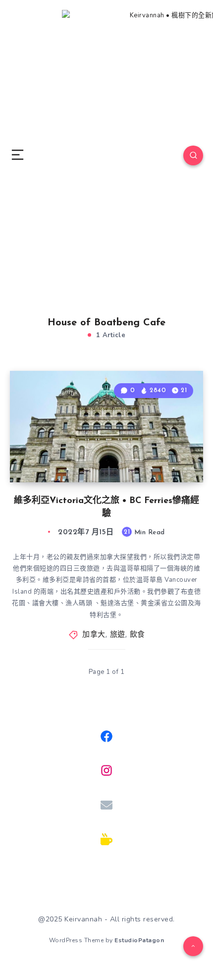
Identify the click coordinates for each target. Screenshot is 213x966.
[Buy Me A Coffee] (106, 839)
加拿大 (94, 635)
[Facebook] (106, 736)
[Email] (106, 805)
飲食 (137, 635)
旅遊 (117, 635)
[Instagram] (106, 770)
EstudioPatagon (139, 940)
